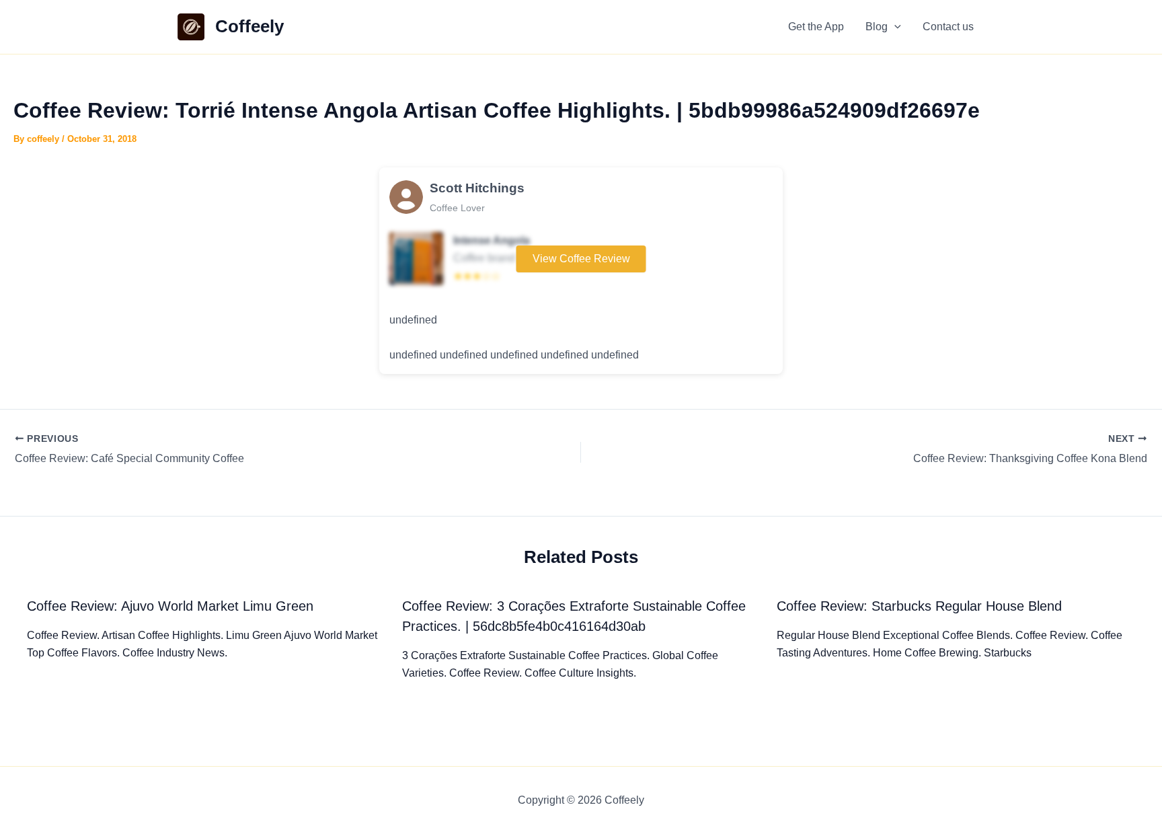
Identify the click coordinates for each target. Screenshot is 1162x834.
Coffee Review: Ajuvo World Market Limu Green (170, 606)
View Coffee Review (581, 258)
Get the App (816, 26)
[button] (894, 27)
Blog (876, 26)
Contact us (948, 26)
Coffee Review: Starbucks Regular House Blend (919, 606)
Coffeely (249, 26)
